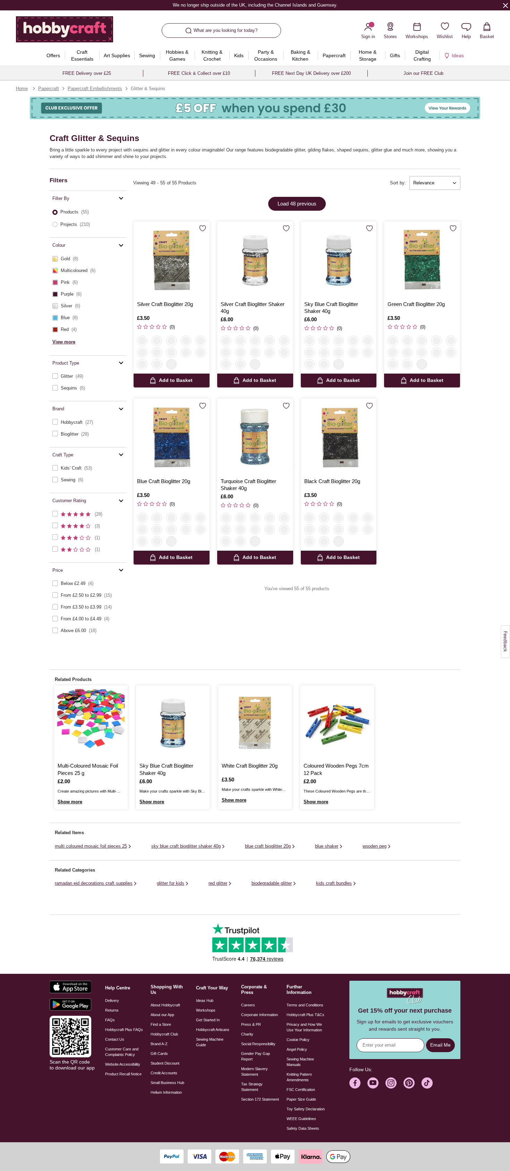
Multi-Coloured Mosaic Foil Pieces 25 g (88, 769)
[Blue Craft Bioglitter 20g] (172, 436)
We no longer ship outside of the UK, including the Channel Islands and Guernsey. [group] (254, 5)
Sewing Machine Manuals (300, 1062)
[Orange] (157, 352)
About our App (162, 1015)
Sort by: (398, 182)
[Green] (200, 340)
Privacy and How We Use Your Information (304, 1027)
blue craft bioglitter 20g (268, 846)
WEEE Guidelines (301, 1119)
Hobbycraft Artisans (212, 1030)
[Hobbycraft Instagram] (391, 1083)
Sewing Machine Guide (209, 1042)
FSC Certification (301, 1089)
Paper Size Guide (301, 1099)
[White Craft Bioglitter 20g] (255, 722)
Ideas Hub (204, 1000)
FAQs (110, 1020)
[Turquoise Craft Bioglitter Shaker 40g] (255, 436)
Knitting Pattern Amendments (299, 1077)
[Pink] (142, 352)
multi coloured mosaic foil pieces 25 (91, 846)
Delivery (112, 1000)
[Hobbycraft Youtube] (373, 1083)
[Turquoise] (240, 364)
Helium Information (166, 1092)
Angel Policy (297, 1049)
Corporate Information (259, 1015)
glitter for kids (170, 883)
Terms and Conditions (305, 1005)
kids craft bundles (334, 883)
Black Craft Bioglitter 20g (332, 481)
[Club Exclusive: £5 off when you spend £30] (255, 108)
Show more (70, 801)
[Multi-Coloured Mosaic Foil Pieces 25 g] (91, 722)
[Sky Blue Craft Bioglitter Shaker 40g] (339, 259)
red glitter (218, 883)
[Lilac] (157, 364)
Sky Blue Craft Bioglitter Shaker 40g (331, 307)
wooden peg (374, 846)
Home (22, 88)
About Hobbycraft (165, 1005)
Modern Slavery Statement (254, 1071)
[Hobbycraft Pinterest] (409, 1083)
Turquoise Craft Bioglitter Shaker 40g (248, 484)
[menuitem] (53, 55)
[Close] (505, 5)
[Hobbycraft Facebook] (354, 1083)
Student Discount (165, 1063)
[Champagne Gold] (309, 352)
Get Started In (208, 1020)
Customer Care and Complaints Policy (121, 1052)
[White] (157, 340)
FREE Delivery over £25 (86, 73)
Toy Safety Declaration (306, 1109)
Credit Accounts (164, 1073)
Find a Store (161, 1024)
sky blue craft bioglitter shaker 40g (186, 846)
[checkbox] (88, 258)
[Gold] (171, 340)
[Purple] (200, 352)
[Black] (142, 364)
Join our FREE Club (423, 73)
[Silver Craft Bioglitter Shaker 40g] (255, 259)
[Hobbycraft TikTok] (427, 1083)
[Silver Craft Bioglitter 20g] (172, 259)
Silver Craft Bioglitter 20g (165, 304)
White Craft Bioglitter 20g (250, 766)
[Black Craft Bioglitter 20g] (339, 436)
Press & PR (251, 1024)
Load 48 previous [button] (297, 204)
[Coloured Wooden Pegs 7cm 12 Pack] (337, 722)
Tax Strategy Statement (252, 1087)
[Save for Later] (202, 228)
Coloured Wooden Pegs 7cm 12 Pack (336, 769)
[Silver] (142, 340)
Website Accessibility (122, 1064)
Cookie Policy (298, 1040)
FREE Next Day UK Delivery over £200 (311, 73)
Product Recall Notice (123, 1074)
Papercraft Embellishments (95, 88)
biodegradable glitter (272, 883)
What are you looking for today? (225, 30)
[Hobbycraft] (64, 32)
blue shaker (326, 846)
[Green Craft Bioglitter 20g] (422, 259)
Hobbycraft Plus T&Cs (305, 1015)
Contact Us (114, 1039)
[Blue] (186, 352)
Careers (248, 1005)
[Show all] (171, 364)
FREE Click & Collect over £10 (199, 73)
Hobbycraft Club (164, 1034)
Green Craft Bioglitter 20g (416, 304)
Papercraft (48, 88)
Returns (112, 1010)
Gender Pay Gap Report (255, 1056)
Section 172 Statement (260, 1099)
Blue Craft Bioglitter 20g (163, 481)
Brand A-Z (159, 1044)
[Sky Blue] (171, 352)
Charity (247, 1034)
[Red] (186, 340)
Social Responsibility (258, 1044)
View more (63, 341)
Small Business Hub (167, 1083)
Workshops (205, 1010)
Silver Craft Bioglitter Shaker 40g (252, 307)
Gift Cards (159, 1053)
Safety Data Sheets (303, 1128)
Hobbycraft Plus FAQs (124, 1030)
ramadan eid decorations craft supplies (94, 883)
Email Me (440, 1045)
